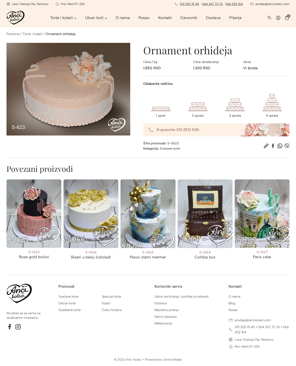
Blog (232, 303)
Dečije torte (67, 303)
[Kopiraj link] (266, 145)
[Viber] (286, 145)
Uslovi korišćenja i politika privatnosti (182, 296)
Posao (233, 310)
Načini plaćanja (166, 317)
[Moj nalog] (278, 17)
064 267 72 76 (212, 4)
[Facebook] (273, 145)
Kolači (106, 303)
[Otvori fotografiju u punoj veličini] (68, 89)
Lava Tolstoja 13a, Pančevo (254, 340)
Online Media (172, 359)
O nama (234, 296)
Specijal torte (111, 296)
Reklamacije (163, 323)
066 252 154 (234, 4)
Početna (13, 34)
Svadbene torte (70, 310)
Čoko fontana (112, 310)
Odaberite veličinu (158, 84)
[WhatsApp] (280, 145)
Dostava (161, 303)
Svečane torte (170, 148)
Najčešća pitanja (167, 310)
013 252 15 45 (189, 4)
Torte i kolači (32, 34)
